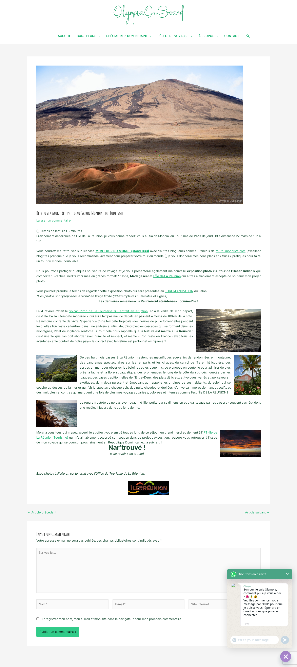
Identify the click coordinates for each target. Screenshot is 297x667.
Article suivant (257, 512)
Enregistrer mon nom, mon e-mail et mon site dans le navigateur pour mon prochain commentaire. (112, 619)
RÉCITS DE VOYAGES (173, 36)
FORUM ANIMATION (179, 291)
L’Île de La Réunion (167, 276)
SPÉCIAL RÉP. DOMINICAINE (127, 36)
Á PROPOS (206, 36)
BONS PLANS (86, 36)
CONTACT (231, 36)
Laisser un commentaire (53, 220)
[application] (98, 36)
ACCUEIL (64, 36)
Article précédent (42, 512)
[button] (248, 36)
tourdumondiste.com (230, 251)
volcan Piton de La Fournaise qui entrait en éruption (108, 311)
